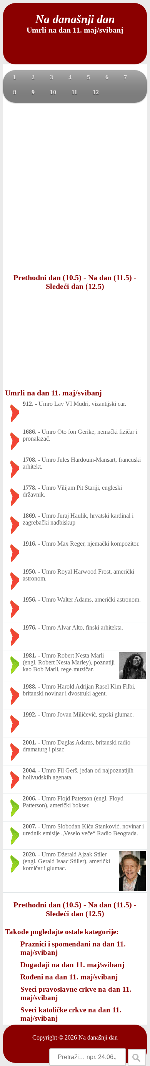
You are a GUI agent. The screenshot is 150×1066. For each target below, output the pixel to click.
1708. (30, 459)
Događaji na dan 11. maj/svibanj (72, 965)
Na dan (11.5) (110, 277)
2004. (30, 770)
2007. (30, 826)
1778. (30, 487)
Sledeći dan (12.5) (75, 286)
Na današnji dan (98, 1037)
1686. (30, 431)
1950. (30, 571)
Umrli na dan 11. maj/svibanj (53, 393)
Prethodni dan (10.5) (47, 277)
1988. (30, 686)
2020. (30, 854)
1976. (30, 627)
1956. (30, 599)
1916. (30, 543)
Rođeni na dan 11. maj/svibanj (69, 977)
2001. (30, 742)
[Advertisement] (75, 187)
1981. (30, 655)
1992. (30, 714)
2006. (30, 798)
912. (28, 403)
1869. (30, 515)
